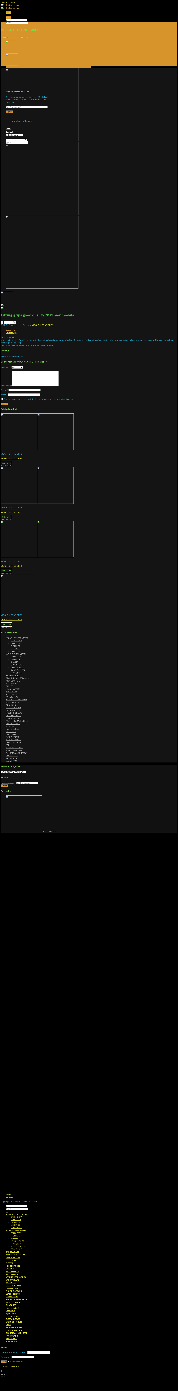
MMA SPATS (11, 761)
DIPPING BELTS (13, 710)
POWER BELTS (12, 718)
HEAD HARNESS (13, 689)
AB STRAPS (11, 705)
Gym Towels (11, 734)
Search (4, 786)
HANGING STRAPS (14, 747)
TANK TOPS (16, 643)
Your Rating (6, 367)
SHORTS (14, 662)
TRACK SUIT (16, 651)
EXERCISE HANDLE (14, 742)
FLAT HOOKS (11, 683)
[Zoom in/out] (4, 1374)
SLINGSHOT (11, 726)
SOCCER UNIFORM (14, 750)
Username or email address (14, 1352)
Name (4, 390)
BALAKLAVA (11, 758)
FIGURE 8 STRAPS (14, 713)
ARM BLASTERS (13, 681)
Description (11, 329)
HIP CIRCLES (11, 691)
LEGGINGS (15, 648)
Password (6, 1357)
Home (3, 37)
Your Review (6, 385)
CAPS (8, 745)
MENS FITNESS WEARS (16, 654)
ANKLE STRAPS (13, 723)
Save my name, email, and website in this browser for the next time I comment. (40, 399)
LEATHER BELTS (13, 715)
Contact (9, 1197)
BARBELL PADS (13, 675)
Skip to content (8, 2)
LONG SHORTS (17, 665)
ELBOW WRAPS (12, 737)
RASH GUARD (12, 755)
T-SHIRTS (15, 646)
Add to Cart (6, 466)
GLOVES (9, 686)
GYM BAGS (11, 731)
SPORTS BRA (16, 640)
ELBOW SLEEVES (13, 739)
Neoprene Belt (12, 729)
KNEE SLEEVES (12, 694)
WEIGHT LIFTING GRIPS (19, 37)
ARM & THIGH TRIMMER (17, 678)
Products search (8, 783)
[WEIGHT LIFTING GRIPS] (12, 52)
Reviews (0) (11, 332)
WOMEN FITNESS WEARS (17, 638)
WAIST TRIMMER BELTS (17, 721)
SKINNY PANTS (18, 670)
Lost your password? (10, 1366)
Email (4, 394)
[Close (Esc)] (2, 1374)
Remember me (16, 1361)
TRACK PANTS (17, 667)
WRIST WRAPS (12, 702)
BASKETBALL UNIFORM (16, 753)
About (8, 1194)
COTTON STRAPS (13, 707)
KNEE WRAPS (12, 697)
